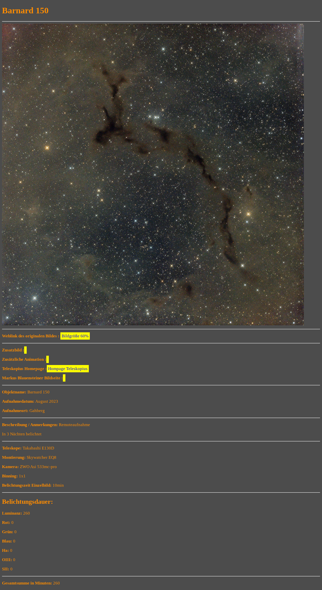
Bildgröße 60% (75, 336)
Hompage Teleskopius (68, 368)
